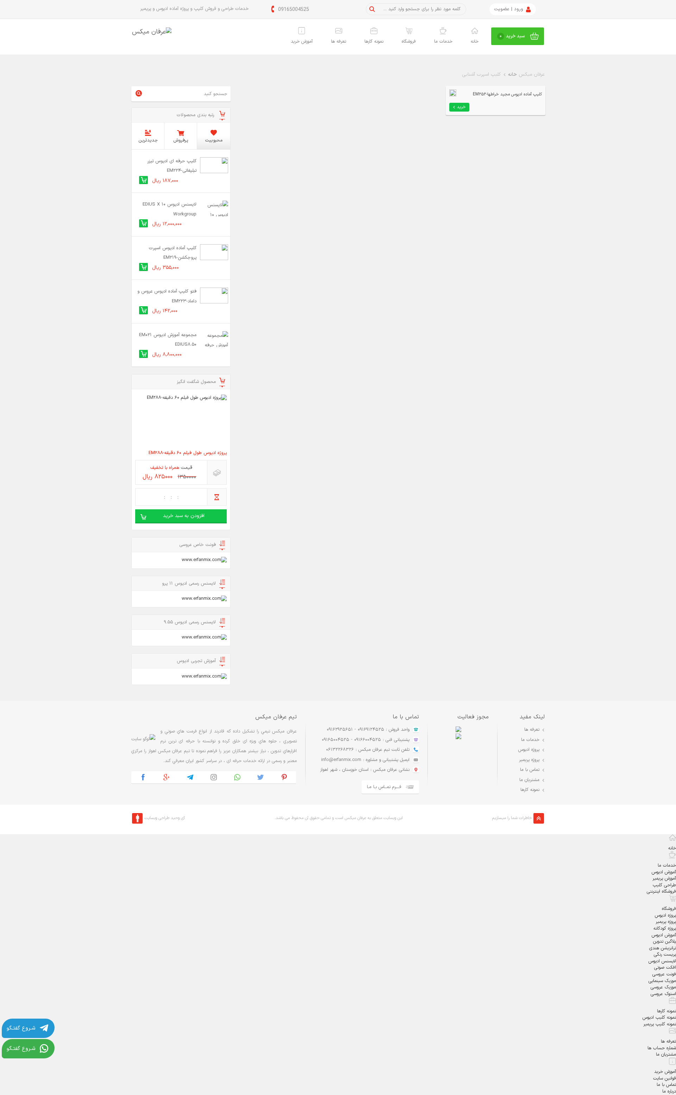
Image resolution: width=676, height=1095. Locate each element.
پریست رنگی (665, 954)
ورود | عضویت (508, 9)
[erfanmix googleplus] (167, 777)
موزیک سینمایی (662, 980)
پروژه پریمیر (529, 759)
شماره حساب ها (661, 1048)
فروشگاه (409, 41)
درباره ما (669, 1091)
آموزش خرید (302, 41)
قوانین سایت (664, 1078)
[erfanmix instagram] (213, 777)
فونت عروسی (664, 974)
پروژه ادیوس (528, 749)
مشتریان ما (529, 780)
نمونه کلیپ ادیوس (659, 1017)
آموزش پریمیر (664, 878)
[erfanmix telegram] (190, 777)
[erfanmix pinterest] (284, 777)
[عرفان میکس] (151, 32)
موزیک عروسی (663, 987)
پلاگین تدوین (664, 941)
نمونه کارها (373, 41)
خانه (474, 41)
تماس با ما (529, 769)
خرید (461, 107)
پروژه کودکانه (664, 928)
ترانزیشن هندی (662, 948)
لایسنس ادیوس (662, 961)
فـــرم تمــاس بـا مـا (384, 787)
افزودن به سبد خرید (184, 516)
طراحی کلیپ (664, 885)
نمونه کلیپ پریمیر (659, 1024)
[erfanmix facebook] (143, 777)
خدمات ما (443, 41)
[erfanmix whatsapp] (237, 777)
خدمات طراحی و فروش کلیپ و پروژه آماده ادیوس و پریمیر (194, 8)
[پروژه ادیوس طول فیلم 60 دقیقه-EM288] (181, 420)
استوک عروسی (663, 994)
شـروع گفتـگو (21, 1028)
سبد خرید (512, 36)
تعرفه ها (338, 41)
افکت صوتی (665, 967)
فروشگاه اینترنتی (661, 891)
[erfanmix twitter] (261, 777)
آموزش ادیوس (664, 872)
